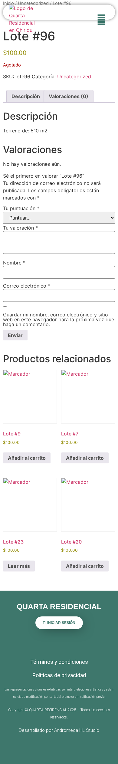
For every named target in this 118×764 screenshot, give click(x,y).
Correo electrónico (26, 285)
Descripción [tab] (25, 96)
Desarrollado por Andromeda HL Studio (59, 730)
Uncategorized (33, 3)
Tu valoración (20, 227)
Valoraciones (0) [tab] (68, 96)
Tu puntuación (21, 208)
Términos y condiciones (59, 662)
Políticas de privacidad (59, 675)
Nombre (14, 262)
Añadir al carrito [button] (27, 458)
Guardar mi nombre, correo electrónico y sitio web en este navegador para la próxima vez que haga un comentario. (58, 319)
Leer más (19, 566)
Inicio (8, 3)
